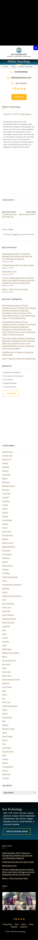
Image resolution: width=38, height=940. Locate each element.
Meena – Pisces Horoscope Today (15, 289)
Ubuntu (5, 763)
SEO (4, 721)
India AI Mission (8, 615)
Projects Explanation (10, 706)
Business (5, 490)
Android (5, 463)
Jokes (4, 634)
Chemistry (6, 501)
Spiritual (5, 725)
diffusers (5, 539)
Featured (19, 97)
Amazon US (6, 459)
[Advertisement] (19, 27)
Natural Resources (9, 660)
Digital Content (7, 543)
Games (4, 592)
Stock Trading (7, 736)
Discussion (6, 550)
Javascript (6, 626)
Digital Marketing (8, 547)
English (5, 562)
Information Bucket (9, 619)
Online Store (7, 676)
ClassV (5, 509)
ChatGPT (5, 497)
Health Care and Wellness (12, 596)
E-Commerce (7, 554)
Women (5, 770)
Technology (6, 748)
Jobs (4, 630)
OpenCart (5, 683)
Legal (4, 645)
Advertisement (7, 452)
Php (3, 698)
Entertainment (7, 566)
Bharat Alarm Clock (9, 272)
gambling (5, 588)
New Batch (6, 664)
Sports (4, 733)
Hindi (4, 600)
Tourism (5, 759)
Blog (13, 67)
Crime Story (6, 531)
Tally (4, 744)
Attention (5, 471)
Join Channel (20, 83)
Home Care (6, 607)
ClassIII (5, 505)
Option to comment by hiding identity (22, 359)
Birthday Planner (8, 486)
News (4, 668)
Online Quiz (6, 672)
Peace (4, 695)
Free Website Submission (11, 585)
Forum (4, 581)
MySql (4, 657)
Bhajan (4, 478)
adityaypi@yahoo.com (21, 78)
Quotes (4, 714)
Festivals (5, 569)
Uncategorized (7, 767)
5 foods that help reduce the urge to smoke (18, 265)
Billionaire (6, 482)
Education (6, 558)
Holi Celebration (8, 604)
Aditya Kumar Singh (17, 831)
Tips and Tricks (7, 752)
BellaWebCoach (8, 352)
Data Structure (26, 114)
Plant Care (6, 702)
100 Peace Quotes (17, 335)
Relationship (7, 717)
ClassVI (5, 513)
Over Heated (7, 687)
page (4, 691)
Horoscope (6, 611)
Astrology (5, 467)
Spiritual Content (8, 729)
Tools (4, 755)
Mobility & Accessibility (10, 653)
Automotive (6, 475)
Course (5, 528)
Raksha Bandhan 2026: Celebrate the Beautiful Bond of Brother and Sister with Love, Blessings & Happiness (17, 256)
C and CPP (6, 494)
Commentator (7, 520)
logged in (16, 234)
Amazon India (7, 456)
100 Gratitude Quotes (18, 318)
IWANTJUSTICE (8, 623)
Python (4, 710)
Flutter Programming (9, 577)
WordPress (6, 774)
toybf (4, 359)
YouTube (5, 778)
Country (5, 524)
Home (5, 67)
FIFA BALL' (6, 573)
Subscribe (11, 393)
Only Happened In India (11, 679)
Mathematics (7, 649)
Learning (5, 642)
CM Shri (5, 516)
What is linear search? (27, 214)
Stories (4, 740)
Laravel (5, 638)
